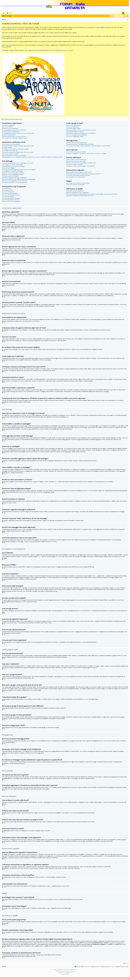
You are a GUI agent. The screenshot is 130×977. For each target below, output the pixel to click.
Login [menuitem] (127, 13)
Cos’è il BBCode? (6, 188)
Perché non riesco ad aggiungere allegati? (12, 174)
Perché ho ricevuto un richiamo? (10, 176)
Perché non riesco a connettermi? (10, 131)
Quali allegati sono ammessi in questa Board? (78, 183)
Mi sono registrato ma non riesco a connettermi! (14, 130)
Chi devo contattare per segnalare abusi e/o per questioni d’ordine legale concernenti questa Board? (91, 194)
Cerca (4, 16)
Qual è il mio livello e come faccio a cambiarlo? (14, 155)
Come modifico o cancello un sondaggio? (12, 171)
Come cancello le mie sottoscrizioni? (75, 177)
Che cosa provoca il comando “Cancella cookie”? (14, 138)
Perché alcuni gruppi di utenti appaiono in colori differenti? (81, 133)
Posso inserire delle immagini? (10, 193)
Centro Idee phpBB (72, 932)
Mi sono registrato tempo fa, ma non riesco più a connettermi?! (18, 133)
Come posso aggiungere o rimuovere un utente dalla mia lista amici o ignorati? (86, 153)
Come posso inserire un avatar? (10, 154)
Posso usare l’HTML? (7, 190)
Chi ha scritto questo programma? (75, 191)
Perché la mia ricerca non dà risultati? (76, 161)
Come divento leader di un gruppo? (75, 131)
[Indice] (65, 6)
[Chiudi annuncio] (127, 23)
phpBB (60, 969)
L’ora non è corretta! (7, 147)
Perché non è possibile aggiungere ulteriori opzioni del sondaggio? (19, 169)
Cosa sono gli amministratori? (73, 125)
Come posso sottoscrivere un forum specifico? (78, 175)
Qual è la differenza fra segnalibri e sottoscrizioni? (79, 172)
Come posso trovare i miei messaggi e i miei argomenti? (80, 166)
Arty (60, 971)
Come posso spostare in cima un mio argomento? (14, 182)
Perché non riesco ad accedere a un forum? (13, 173)
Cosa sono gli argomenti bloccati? (10, 199)
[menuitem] (123, 13)
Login (10, 16)
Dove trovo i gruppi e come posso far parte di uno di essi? (81, 130)
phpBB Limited (42, 921)
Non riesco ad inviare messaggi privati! (76, 142)
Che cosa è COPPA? (7, 127)
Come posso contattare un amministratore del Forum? (80, 195)
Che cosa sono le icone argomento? (11, 201)
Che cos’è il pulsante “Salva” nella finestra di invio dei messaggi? (18, 179)
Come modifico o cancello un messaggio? (12, 164)
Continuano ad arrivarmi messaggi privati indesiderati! (80, 144)
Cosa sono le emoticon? (8, 191)
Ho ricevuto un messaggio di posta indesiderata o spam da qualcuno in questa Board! (88, 145)
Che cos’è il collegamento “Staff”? (75, 136)
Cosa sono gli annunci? (8, 196)
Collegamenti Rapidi (4, 13)
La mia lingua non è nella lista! (10, 150)
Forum (10, 13)
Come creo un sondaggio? (8, 168)
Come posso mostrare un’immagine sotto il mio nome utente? (17, 152)
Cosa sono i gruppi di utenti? (73, 128)
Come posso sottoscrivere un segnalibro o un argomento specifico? (83, 173)
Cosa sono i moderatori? (72, 127)
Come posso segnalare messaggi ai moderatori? (14, 177)
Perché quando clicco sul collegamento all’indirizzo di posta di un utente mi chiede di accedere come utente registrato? (32, 157)
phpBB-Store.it (69, 972)
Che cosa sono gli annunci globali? (11, 195)
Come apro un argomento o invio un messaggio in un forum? (17, 163)
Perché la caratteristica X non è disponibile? (77, 192)
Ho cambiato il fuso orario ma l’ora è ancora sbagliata (15, 149)
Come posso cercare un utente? (74, 164)
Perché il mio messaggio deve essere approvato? (14, 180)
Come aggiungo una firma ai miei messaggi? (13, 166)
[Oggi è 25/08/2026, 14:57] (127, 20)
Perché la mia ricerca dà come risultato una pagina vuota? (81, 163)
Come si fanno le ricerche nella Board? (76, 159)
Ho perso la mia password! (9, 135)
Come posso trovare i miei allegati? (75, 184)
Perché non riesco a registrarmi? (10, 128)
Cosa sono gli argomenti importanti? (11, 198)
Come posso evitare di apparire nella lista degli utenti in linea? (18, 145)
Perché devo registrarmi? (8, 125)
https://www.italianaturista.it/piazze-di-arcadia (61, 50)
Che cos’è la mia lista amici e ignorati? (76, 152)
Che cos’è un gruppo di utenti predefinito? (76, 135)
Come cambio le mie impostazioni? (11, 144)
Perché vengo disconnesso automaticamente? (14, 136)
